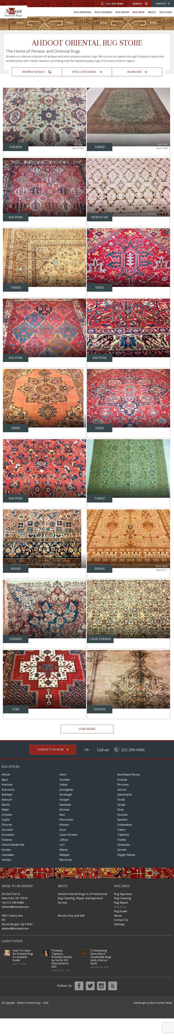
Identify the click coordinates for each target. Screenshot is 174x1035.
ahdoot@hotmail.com (15, 907)
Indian (63, 784)
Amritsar (7, 784)
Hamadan (8, 855)
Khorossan (66, 819)
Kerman (64, 809)
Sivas (120, 809)
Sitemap (119, 924)
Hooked (64, 779)
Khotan (64, 825)
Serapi (121, 805)
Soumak (122, 815)
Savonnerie (124, 794)
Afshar (6, 774)
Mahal (63, 850)
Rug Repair (122, 12)
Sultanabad (124, 825)
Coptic (6, 819)
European (8, 835)
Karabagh (65, 794)
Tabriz (121, 830)
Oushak (122, 779)
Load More (87, 729)
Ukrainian (123, 844)
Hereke (6, 860)
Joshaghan (66, 789)
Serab (121, 799)
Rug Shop (138, 12)
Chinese (7, 815)
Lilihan (63, 840)
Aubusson (8, 789)
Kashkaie (65, 805)
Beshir (6, 805)
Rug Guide (166, 12)
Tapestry (123, 835)
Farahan (7, 840)
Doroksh (7, 830)
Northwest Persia (128, 774)
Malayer (64, 855)
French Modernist (13, 844)
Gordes (6, 850)
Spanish (122, 819)
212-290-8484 (114, 3)
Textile (121, 840)
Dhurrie (7, 825)
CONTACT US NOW (51, 749)
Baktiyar (7, 794)
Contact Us (121, 920)
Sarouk (121, 789)
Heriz (62, 774)
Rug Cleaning (103, 12)
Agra (5, 779)
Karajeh (64, 799)
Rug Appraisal (82, 12)
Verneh (122, 850)
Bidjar (5, 809)
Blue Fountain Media (161, 1002)
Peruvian (123, 784)
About (152, 12)
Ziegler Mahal (126, 855)
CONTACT (161, 3)
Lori (62, 844)
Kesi (62, 815)
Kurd (62, 830)
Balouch (7, 799)
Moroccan (65, 860)
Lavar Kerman (68, 835)
